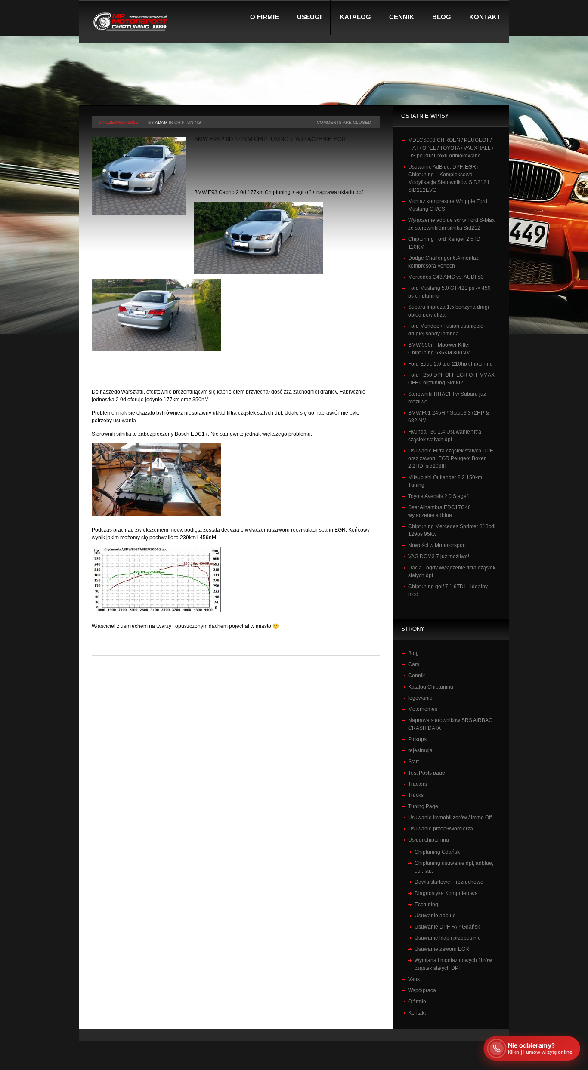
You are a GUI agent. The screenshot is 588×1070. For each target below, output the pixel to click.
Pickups (417, 739)
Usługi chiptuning (428, 840)
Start (413, 762)
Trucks (416, 795)
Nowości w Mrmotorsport (437, 545)
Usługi (309, 17)
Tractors (417, 784)
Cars (413, 664)
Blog (441, 17)
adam (161, 122)
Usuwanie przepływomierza (440, 829)
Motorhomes (422, 709)
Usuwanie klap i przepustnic (447, 938)
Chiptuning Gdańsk (437, 852)
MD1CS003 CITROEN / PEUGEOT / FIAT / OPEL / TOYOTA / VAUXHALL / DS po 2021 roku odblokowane (450, 148)
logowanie (420, 698)
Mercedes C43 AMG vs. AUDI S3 (446, 277)
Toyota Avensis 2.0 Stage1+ (440, 496)
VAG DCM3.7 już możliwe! (438, 556)
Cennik (401, 17)
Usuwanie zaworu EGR (442, 949)
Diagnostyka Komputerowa (446, 893)
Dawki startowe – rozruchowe (449, 882)
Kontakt (485, 17)
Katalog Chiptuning (430, 687)
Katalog (355, 17)
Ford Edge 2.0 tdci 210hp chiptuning (450, 364)
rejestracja (420, 750)
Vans (414, 979)
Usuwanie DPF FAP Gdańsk (447, 927)
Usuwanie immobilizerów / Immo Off (450, 818)
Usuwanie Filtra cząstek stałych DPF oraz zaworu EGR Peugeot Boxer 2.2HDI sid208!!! (450, 458)
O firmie (264, 17)
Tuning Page (423, 806)
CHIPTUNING (187, 122)
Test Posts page (426, 773)
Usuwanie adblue (435, 916)
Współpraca (422, 990)
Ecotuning (426, 904)
